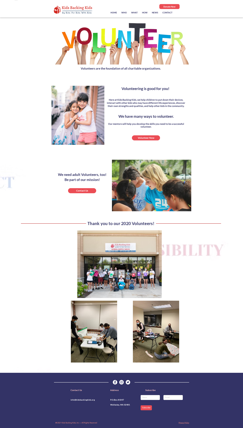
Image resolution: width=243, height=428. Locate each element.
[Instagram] (121, 382)
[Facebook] (115, 382)
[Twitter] (128, 382)
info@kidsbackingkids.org (83, 400)
